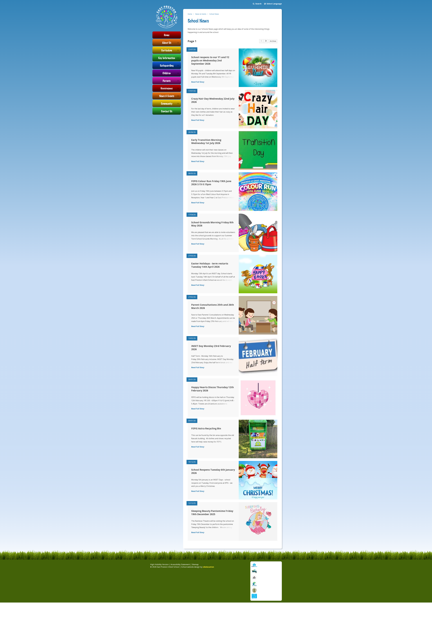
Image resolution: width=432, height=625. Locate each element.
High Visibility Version (159, 564)
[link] (261, 41)
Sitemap (195, 564)
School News (214, 14)
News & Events (200, 14)
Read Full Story (197, 82)
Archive (273, 41)
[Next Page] (266, 41)
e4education (208, 567)
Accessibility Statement (180, 564)
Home (190, 14)
